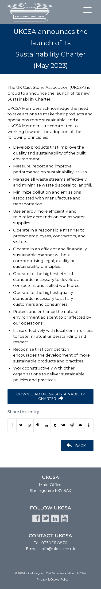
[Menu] (87, 9)
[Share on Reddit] (72, 425)
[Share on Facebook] (12, 425)
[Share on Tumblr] (55, 425)
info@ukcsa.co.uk (57, 548)
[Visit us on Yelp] (89, 425)
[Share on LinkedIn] (46, 425)
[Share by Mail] (80, 425)
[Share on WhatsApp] (29, 425)
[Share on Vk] (63, 425)
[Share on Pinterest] (38, 425)
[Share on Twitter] (21, 425)
